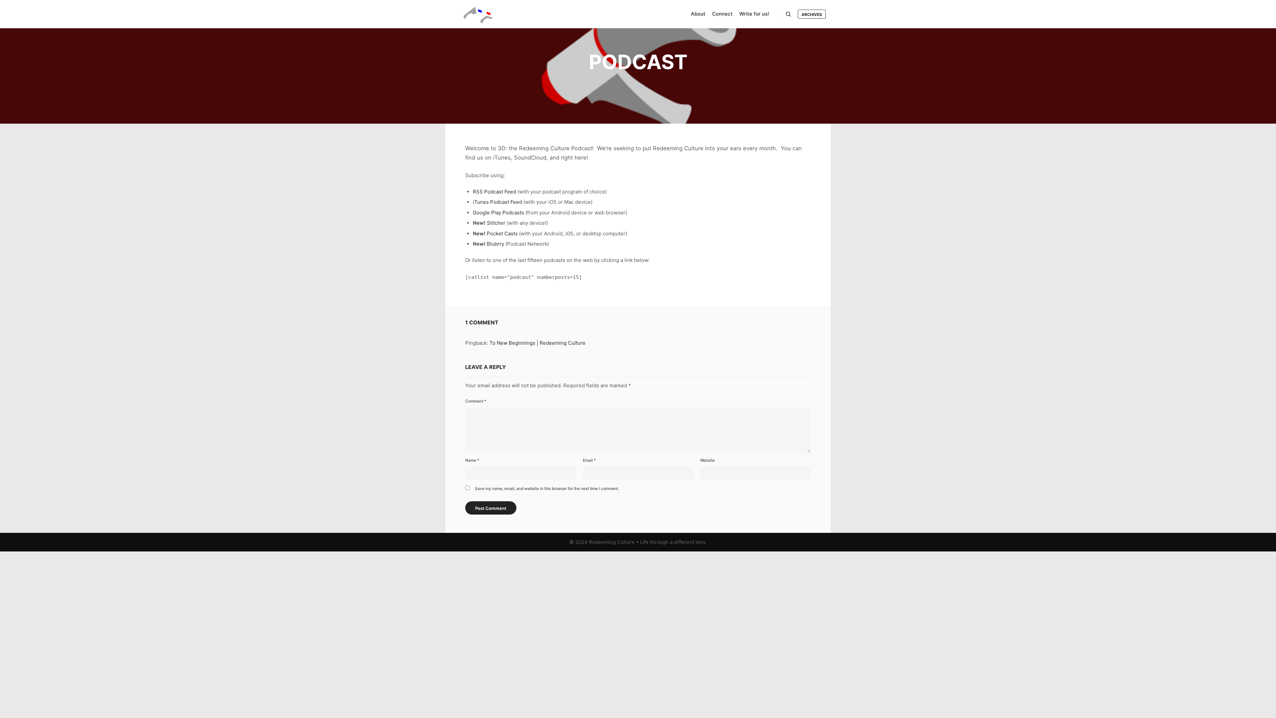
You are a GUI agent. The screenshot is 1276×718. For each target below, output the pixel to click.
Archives (811, 14)
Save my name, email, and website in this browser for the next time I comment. (547, 488)
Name (472, 460)
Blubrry (495, 244)
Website (707, 460)
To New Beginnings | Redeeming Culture (537, 343)
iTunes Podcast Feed (497, 202)
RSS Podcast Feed (494, 191)
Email (589, 460)
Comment (475, 401)
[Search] (789, 14)
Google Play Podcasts (498, 212)
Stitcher (496, 223)
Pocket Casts (502, 233)
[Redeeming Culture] (478, 14)
